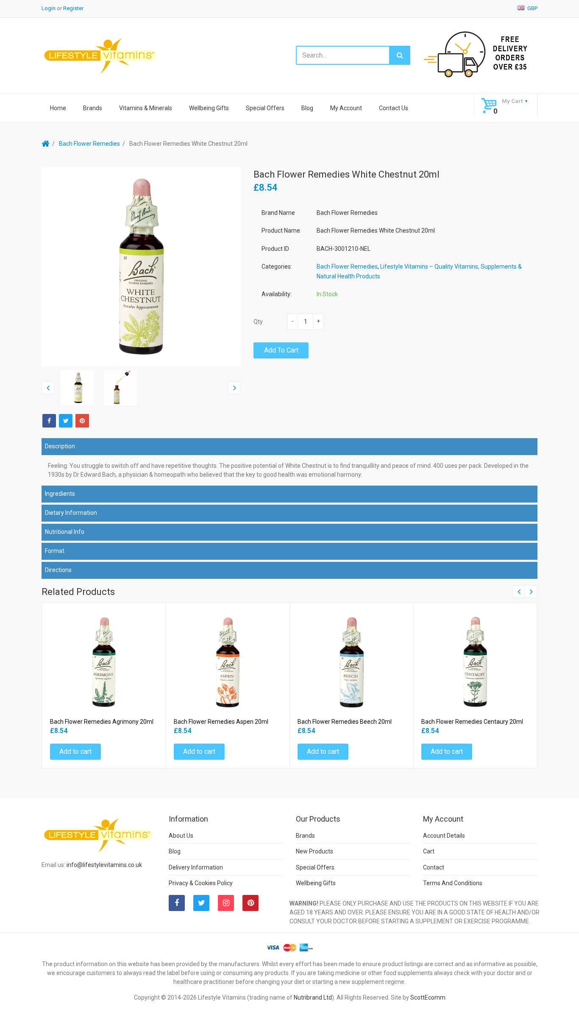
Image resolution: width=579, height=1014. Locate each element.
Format (54, 550)
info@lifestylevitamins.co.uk (104, 864)
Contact (433, 867)
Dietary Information (71, 512)
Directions (58, 570)
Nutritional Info (64, 531)
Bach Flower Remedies (89, 143)
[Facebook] (49, 421)
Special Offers (265, 108)
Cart (428, 851)
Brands (92, 108)
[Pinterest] (250, 903)
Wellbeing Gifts (209, 108)
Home (58, 108)
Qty (258, 321)
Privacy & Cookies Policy (201, 883)
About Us (181, 835)
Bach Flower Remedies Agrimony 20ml (101, 721)
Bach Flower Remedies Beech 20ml (345, 721)
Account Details (444, 835)
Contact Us (393, 108)
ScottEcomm (427, 997)
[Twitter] (65, 421)
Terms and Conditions (452, 883)
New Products (314, 851)
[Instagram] (226, 903)
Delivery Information (196, 867)
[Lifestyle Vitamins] (101, 55)
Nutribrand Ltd (313, 997)
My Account (346, 108)
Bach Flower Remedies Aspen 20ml (221, 721)
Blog (307, 108)
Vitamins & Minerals (145, 108)
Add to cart (281, 350)
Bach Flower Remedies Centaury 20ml (472, 721)
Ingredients (60, 493)
